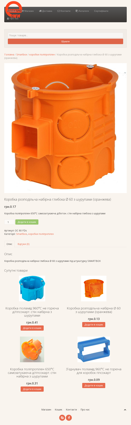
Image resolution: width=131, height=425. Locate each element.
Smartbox (21, 54)
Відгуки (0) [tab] (24, 244)
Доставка (46, 10)
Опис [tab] (9, 244)
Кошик (58, 409)
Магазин (29, 10)
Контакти (65, 10)
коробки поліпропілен (42, 54)
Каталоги (83, 10)
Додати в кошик (27, 222)
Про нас (14, 18)
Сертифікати (101, 10)
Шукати (65, 41)
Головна (11, 10)
